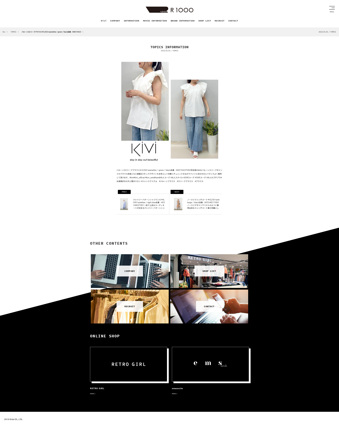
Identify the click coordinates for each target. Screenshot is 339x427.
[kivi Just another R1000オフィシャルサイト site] (169, 10)
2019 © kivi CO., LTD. (13, 419)
